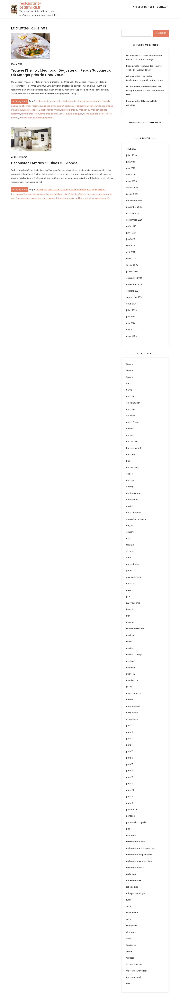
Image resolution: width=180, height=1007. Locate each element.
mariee (129, 648)
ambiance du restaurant (48, 101)
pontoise (130, 815)
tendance (131, 945)
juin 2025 (130, 239)
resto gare (131, 874)
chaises (130, 480)
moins (129, 686)
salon (128, 919)
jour (128, 596)
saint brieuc (132, 912)
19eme (129, 377)
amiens (130, 428)
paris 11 (129, 732)
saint (128, 906)
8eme (129, 390)
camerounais (132, 467)
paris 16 (129, 757)
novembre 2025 (134, 207)
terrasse (130, 957)
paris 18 (129, 770)
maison (130, 622)
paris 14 (129, 744)
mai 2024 (131, 323)
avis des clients (68, 101)
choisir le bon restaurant (89, 101)
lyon (128, 615)
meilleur (130, 661)
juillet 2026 (131, 155)
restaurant (131, 835)
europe (90, 189)
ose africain (132, 719)
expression (100, 189)
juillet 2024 (131, 310)
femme (130, 544)
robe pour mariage (135, 893)
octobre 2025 (132, 213)
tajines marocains (65, 198)
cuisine (56, 189)
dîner (53, 106)
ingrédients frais (83, 194)
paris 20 (130, 790)
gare (128, 557)
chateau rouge (133, 493)
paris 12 (129, 738)
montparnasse (133, 693)
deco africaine (133, 512)
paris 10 (129, 725)
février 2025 (132, 265)
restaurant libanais (135, 867)
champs (130, 486)
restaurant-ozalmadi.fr (30, 5)
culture (72, 189)
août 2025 (131, 226)
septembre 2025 (134, 219)
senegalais (131, 925)
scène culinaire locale (94, 113)
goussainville (132, 564)
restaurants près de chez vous (49, 113)
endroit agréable (65, 106)
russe (128, 899)
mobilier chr (132, 680)
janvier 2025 (132, 271)
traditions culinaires (84, 198)
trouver (23, 117)
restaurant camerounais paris (141, 848)
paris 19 (129, 777)
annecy (130, 435)
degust (129, 525)
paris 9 (129, 803)
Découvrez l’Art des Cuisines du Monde (44, 163)
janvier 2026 (132, 194)
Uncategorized (20, 101)
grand (129, 570)
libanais (130, 609)
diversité (81, 189)
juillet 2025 (131, 232)
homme (130, 583)
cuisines (46, 106)
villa (128, 983)
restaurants (27, 113)
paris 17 (129, 764)
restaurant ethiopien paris (139, 854)
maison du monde (135, 628)
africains (130, 415)
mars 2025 (131, 258)
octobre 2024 (133, 290)
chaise (129, 473)
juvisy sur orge (133, 603)
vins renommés (102, 198)
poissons (25, 198)
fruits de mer (39, 194)
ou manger (93, 109)
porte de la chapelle (136, 822)
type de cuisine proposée (40, 117)
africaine (130, 409)
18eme (129, 370)
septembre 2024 (134, 297)
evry (128, 538)
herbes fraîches (54, 194)
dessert (130, 532)
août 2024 (131, 303)
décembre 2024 (134, 278)
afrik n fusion (132, 422)
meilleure (130, 667)
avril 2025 (130, 252)
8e (127, 383)
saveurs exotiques (73, 113)
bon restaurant (133, 448)
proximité (15, 113)
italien (129, 590)
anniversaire (132, 441)
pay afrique (132, 809)
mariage (130, 635)
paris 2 (129, 783)
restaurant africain (135, 841)
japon (94, 194)
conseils (106, 101)
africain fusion (133, 402)
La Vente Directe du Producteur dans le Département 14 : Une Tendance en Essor (145, 90)
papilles (103, 109)
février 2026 (132, 187)
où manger (81, 109)
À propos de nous (143, 6)
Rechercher (127, 27)
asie (50, 189)
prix (128, 828)
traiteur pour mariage (137, 970)
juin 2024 (130, 316)
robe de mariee (133, 880)
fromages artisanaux (21, 194)
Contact (162, 6)
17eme (129, 364)
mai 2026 (130, 168)
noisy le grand (133, 706)
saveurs (51, 198)
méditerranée (105, 194)
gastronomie (46, 109)
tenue (129, 951)
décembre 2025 (134, 200)
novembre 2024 (134, 284)
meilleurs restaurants (64, 109)
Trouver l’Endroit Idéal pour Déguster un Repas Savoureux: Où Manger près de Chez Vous (61, 72)
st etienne (131, 932)
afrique (39, 189)
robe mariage (133, 886)
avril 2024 (131, 329)
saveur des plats (39, 198)
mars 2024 (131, 336)
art (45, 189)
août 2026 (131, 148)
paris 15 (129, 751)
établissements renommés (87, 106)
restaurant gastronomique (139, 861)
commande (132, 499)
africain (130, 396)
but (128, 461)
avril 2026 (131, 174)
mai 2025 (130, 245)
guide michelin (133, 577)
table (128, 938)
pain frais (15, 198)
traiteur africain (134, 964)
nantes (129, 699)
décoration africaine (136, 519)
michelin (130, 674)
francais (130, 551)
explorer (35, 109)
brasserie (130, 454)
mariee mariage (134, 654)
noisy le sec (132, 712)
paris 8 (129, 796)
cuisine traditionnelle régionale (26, 106)
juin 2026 (130, 161)
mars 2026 (131, 181)
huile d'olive (68, 194)
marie (129, 641)
